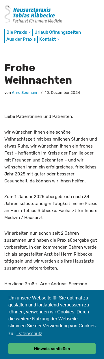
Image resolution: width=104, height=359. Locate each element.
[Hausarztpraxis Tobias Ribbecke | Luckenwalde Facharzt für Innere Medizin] (36, 14)
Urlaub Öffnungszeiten (57, 32)
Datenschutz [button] (29, 333)
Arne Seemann (25, 92)
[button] (30, 32)
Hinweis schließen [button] (52, 348)
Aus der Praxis (21, 39)
